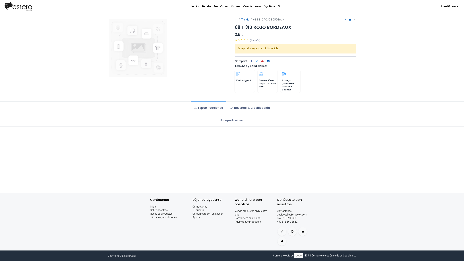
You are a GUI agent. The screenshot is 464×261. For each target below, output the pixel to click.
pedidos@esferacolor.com (292, 214)
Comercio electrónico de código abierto (334, 255)
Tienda (245, 19)
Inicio (153, 206)
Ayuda (196, 217)
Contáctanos (199, 206)
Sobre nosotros (159, 210)
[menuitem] (195, 6)
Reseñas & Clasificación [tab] (251, 108)
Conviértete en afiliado (247, 218)
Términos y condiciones (163, 217)
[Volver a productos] (350, 20)
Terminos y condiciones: (251, 66)
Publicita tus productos (248, 221)
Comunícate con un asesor (207, 213)
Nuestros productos (161, 213)
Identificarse (449, 6)
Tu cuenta (198, 210)
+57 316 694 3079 (287, 218)
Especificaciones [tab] (210, 108)
